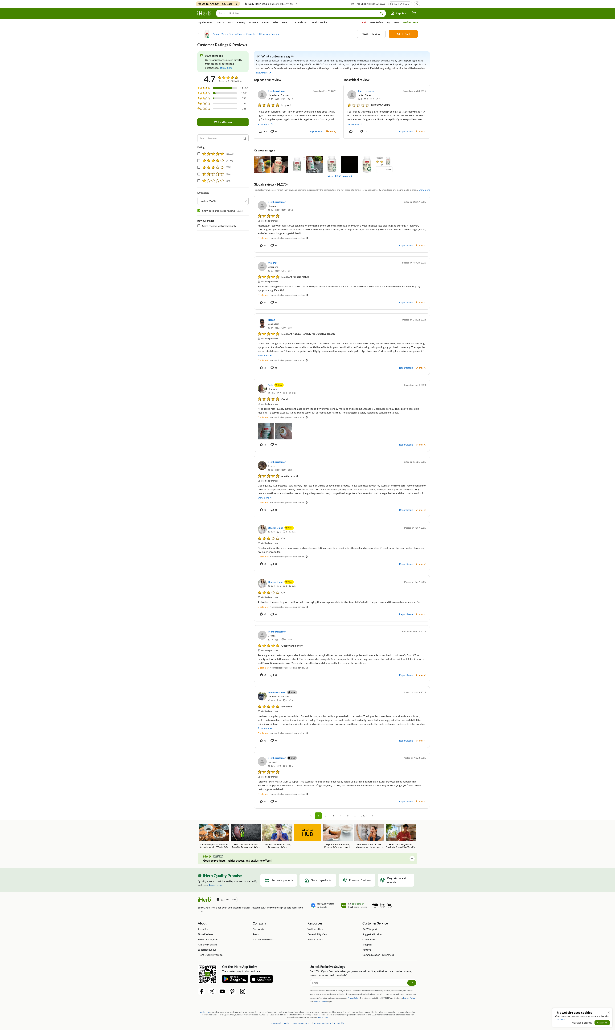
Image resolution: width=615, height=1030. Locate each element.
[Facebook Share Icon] (201, 991)
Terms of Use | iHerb (322, 1023)
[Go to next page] (372, 815)
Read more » (323, 1017)
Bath (230, 22)
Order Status (369, 939)
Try (388, 22)
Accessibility (339, 1023)
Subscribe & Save (207, 949)
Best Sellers (376, 22)
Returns (366, 949)
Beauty (241, 22)
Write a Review (371, 33)
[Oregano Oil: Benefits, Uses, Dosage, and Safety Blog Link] (277, 836)
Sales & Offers (315, 939)
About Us (203, 929)
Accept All (602, 1022)
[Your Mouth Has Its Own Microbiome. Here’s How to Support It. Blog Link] (369, 836)
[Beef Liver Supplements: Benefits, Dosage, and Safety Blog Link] (246, 836)
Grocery (253, 22)
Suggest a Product (372, 934)
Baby (275, 22)
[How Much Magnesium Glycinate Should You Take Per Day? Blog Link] (401, 836)
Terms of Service (320, 1001)
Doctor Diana (275, 527)
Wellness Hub (410, 22)
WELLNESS (307, 832)
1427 (364, 815)
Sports (220, 22)
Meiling (272, 262)
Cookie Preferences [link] (301, 1023)
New (396, 22)
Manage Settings (582, 1022)
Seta (270, 384)
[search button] (381, 13)
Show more (263, 124)
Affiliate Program (207, 944)
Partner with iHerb (263, 939)
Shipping (367, 944)
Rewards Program (207, 939)
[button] (417, 3)
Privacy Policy (409, 998)
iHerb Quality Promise (210, 954)
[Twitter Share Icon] (211, 991)
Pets (284, 22)
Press (256, 934)
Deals (363, 22)
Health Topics (319, 22)
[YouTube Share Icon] (222, 991)
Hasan (271, 319)
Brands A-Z (301, 22)
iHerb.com (204, 1012)
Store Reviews (205, 934)
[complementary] (301, 1023)
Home (265, 22)
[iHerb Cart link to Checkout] (414, 13)
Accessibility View (317, 934)
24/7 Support (369, 929)
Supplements (205, 22)
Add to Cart (403, 33)
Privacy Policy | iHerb (280, 1023)
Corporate (258, 929)
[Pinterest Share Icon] (232, 991)
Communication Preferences (378, 954)
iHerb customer (277, 91)
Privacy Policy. (354, 998)
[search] (244, 138)
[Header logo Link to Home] (204, 13)
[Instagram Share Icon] (242, 991)
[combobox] (223, 201)
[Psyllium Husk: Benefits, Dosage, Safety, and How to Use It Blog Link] (338, 836)
